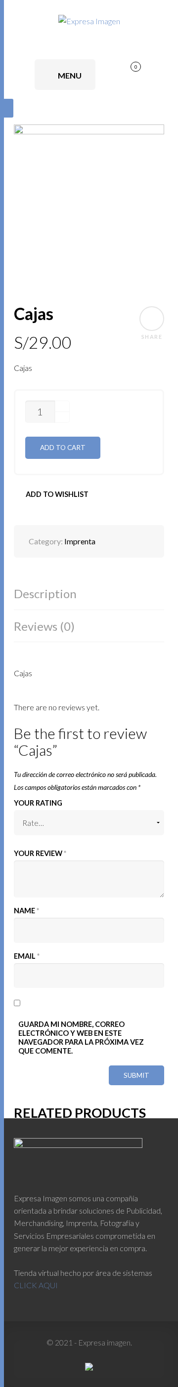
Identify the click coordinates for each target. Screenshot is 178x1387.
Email (27, 956)
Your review (40, 853)
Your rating (38, 803)
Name (26, 910)
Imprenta (79, 541)
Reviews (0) (44, 626)
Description (45, 593)
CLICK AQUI (36, 1285)
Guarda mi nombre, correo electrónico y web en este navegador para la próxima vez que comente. (81, 1037)
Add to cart (63, 447)
